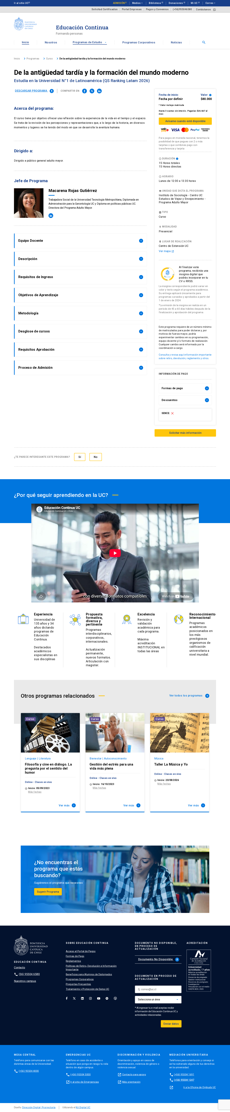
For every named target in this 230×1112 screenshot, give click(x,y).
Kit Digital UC (83, 1107)
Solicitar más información (185, 432)
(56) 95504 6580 (29, 974)
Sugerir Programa (48, 891)
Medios (137, 3)
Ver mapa (166, 251)
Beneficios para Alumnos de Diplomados (89, 974)
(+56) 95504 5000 (80, 1074)
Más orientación (131, 1082)
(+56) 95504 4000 (29, 1071)
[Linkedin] (82, 998)
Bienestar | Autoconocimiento (108, 758)
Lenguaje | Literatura (38, 758)
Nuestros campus (25, 981)
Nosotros (51, 42)
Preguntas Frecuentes (78, 984)
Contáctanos (203, 9)
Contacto (19, 967)
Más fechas (34, 792)
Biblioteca (155, 3)
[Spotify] (107, 998)
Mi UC (194, 3)
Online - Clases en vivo (38, 782)
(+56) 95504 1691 (184, 1074)
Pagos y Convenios (157, 9)
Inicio (25, 42)
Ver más (67, 805)
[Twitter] (74, 998)
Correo (210, 3)
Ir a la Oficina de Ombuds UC (200, 1087)
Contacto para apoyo (134, 1074)
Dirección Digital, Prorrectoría (39, 1107)
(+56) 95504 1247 (184, 1080)
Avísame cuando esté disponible (185, 121)
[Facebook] (67, 998)
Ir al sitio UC (21, 3)
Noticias (176, 42)
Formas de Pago (75, 956)
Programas (33, 58)
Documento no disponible (158, 959)
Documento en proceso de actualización (156, 977)
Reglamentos (73, 961)
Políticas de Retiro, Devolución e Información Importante (91, 968)
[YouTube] (98, 998)
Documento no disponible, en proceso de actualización (156, 946)
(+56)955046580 (182, 9)
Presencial (165, 231)
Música (158, 758)
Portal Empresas (132, 9)
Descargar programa (34, 90)
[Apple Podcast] (115, 998)
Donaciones (176, 3)
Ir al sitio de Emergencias (84, 1082)
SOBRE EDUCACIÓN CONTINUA (87, 943)
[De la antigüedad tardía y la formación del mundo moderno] (84, 91)
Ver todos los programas (189, 695)
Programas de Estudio (90, 42)
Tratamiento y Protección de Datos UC (87, 989)
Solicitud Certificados (105, 9)
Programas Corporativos (138, 42)
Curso (30, 719)
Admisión (119, 3)
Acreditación (197, 943)
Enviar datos (171, 1023)
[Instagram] (90, 998)
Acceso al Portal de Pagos (81, 951)
